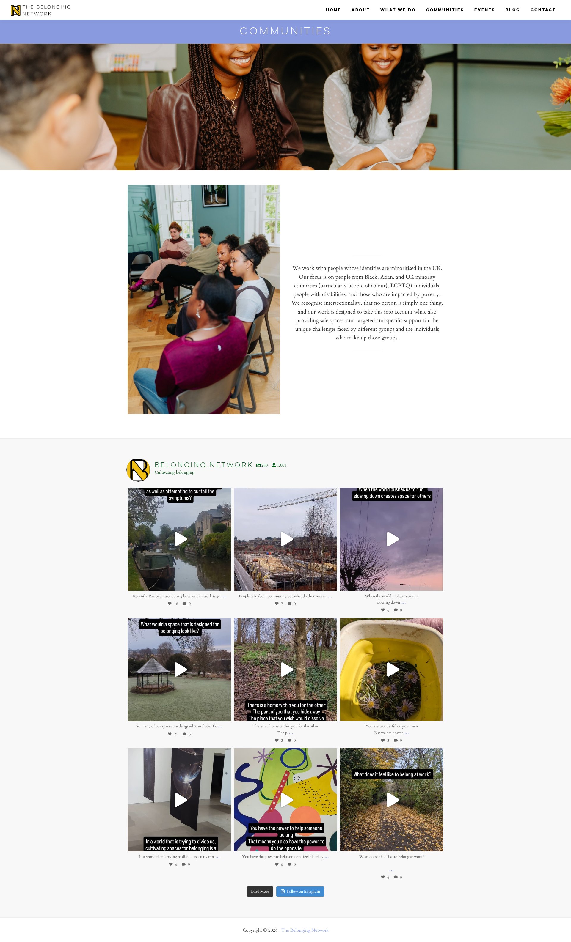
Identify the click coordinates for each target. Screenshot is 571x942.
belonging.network (178, 493)
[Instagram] (223, 583)
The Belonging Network (305, 930)
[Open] (179, 539)
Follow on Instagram (303, 891)
